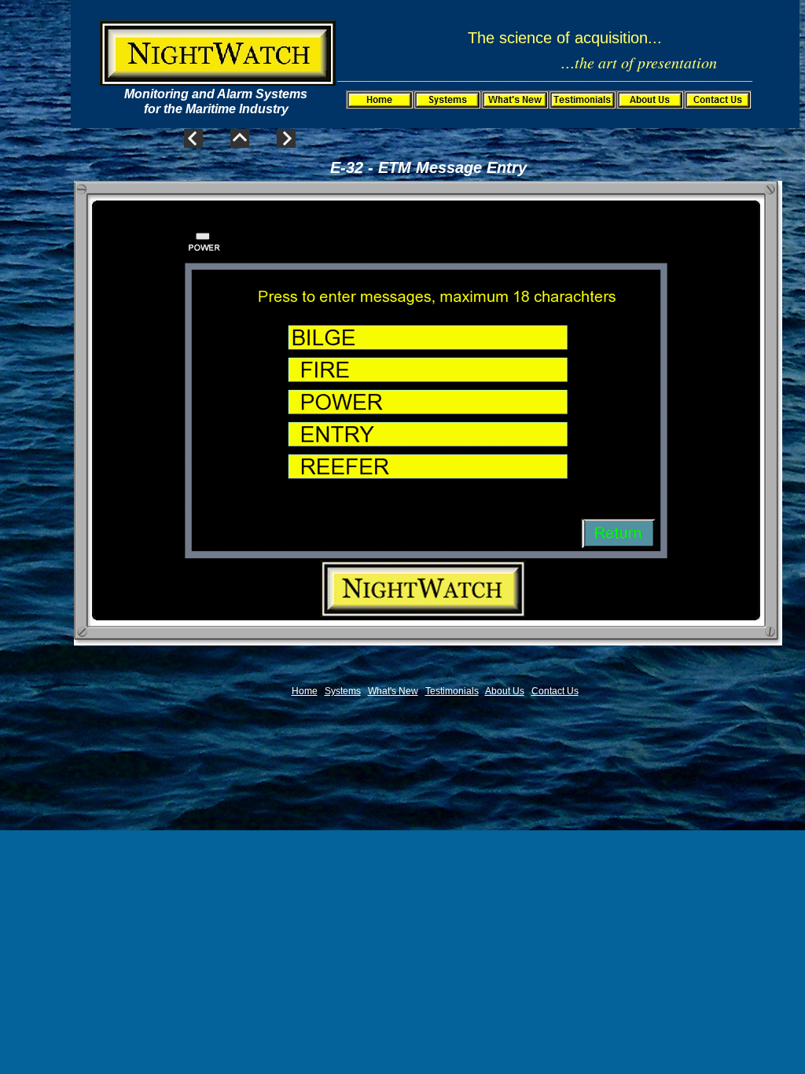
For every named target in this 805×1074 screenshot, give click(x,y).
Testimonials (452, 691)
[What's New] (515, 99)
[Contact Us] (718, 99)
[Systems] (447, 99)
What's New (393, 691)
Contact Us (555, 691)
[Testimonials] (582, 99)
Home (305, 691)
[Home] (380, 99)
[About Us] (650, 99)
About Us (504, 691)
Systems (343, 691)
